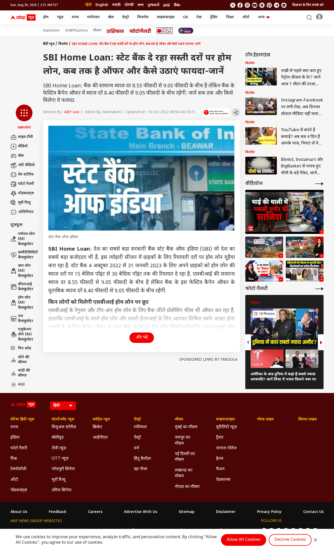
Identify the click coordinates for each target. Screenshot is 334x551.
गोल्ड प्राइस (265, 419)
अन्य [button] (261, 17)
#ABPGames (76, 31)
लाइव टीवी (25, 137)
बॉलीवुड (58, 437)
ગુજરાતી (153, 5)
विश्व (13, 459)
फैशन (220, 469)
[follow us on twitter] (233, 5)
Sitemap (186, 512)
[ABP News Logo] (24, 17)
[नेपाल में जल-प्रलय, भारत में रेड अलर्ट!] (264, 247)
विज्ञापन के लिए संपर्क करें (308, 5)
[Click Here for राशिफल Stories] (115, 30)
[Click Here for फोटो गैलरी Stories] (140, 30)
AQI (21, 384)
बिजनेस (142, 17)
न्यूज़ (60, 17)
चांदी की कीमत (24, 373)
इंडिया (15, 437)
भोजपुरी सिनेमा (63, 469)
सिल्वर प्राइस (307, 419)
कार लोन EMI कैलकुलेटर (25, 270)
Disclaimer (225, 512)
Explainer (51, 31)
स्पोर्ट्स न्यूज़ (101, 419)
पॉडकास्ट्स (26, 193)
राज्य (75, 17)
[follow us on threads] (247, 5)
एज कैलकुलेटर (25, 319)
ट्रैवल (219, 437)
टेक (199, 17)
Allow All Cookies (243, 540)
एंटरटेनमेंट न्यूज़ (63, 419)
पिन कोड (24, 348)
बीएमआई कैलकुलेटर (25, 287)
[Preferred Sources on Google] (216, 112)
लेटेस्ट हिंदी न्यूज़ (22, 419)
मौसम (97, 31)
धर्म (136, 448)
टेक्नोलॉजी (18, 469)
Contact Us (313, 512)
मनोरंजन (93, 17)
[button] (24, 117)
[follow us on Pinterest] (269, 5)
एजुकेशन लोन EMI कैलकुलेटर (25, 334)
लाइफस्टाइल (166, 17)
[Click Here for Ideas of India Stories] (165, 30)
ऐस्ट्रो (125, 17)
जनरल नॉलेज (226, 448)
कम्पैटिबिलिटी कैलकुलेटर (28, 255)
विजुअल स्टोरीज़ (64, 427)
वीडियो (23, 146)
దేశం (177, 5)
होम (46, 17)
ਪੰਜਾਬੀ (129, 5)
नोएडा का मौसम (187, 487)
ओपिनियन (26, 212)
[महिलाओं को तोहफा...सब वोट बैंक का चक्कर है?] (264, 271)
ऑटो (245, 17)
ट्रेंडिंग (214, 17)
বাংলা (141, 5)
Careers (95, 512)
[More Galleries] (319, 289)
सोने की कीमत (23, 360)
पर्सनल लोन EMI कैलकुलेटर (26, 239)
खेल (111, 17)
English (102, 5)
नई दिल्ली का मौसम (185, 457)
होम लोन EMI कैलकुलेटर (25, 302)
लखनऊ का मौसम (183, 473)
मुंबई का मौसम (186, 427)
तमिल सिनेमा (61, 490)
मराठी (116, 5)
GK (185, 17)
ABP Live (71, 112)
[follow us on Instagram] (262, 5)
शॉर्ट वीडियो (26, 165)
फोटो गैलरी (26, 183)
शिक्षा (230, 17)
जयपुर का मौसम (182, 440)
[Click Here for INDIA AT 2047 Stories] (186, 30)
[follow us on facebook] (240, 5)
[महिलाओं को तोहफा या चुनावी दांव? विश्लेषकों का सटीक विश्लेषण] (305, 271)
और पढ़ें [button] (142, 337)
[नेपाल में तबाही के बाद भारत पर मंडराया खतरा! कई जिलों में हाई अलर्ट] (305, 247)
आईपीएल (100, 437)
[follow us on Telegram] (276, 5)
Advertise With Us (140, 512)
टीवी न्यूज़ (59, 448)
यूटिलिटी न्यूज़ (226, 427)
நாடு (166, 5)
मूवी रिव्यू (24, 202)
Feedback (57, 512)
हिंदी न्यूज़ (49, 44)
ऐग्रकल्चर (223, 480)
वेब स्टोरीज (26, 174)
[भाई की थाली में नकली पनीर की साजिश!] (284, 212)
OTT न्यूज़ (60, 459)
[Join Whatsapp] (284, 5)
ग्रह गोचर (140, 469)
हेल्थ (219, 459)
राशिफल (140, 427)
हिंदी (88, 5)
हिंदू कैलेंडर (142, 459)
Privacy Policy (269, 512)
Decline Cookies (290, 540)
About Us (18, 512)
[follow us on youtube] (255, 5)
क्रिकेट (97, 427)
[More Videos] (319, 184)
